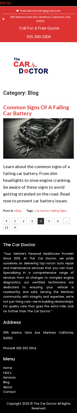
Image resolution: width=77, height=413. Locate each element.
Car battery (42, 210)
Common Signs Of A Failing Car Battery (36, 110)
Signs (63, 210)
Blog (18, 210)
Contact (9, 392)
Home (7, 368)
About (7, 387)
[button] (6, 3)
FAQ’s (7, 373)
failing (55, 210)
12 (6, 227)
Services (9, 377)
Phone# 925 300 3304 (19, 348)
